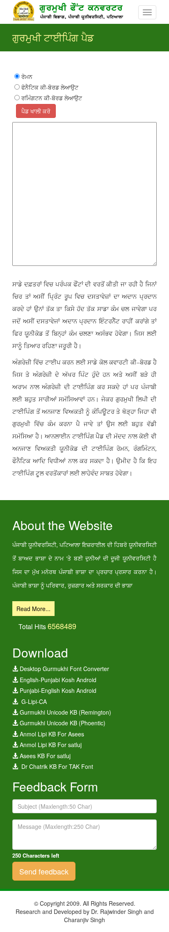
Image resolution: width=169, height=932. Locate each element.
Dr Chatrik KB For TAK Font (55, 766)
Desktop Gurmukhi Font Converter (63, 668)
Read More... (33, 608)
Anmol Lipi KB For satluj (50, 745)
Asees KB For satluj (44, 756)
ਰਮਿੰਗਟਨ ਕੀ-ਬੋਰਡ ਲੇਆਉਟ (51, 98)
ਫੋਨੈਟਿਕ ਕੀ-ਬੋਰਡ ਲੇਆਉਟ (49, 87)
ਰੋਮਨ (26, 76)
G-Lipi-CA (32, 701)
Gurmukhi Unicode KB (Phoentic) (61, 723)
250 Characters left (35, 855)
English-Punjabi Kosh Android (57, 680)
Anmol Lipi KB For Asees (51, 734)
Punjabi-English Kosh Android (57, 690)
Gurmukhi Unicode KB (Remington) (64, 712)
